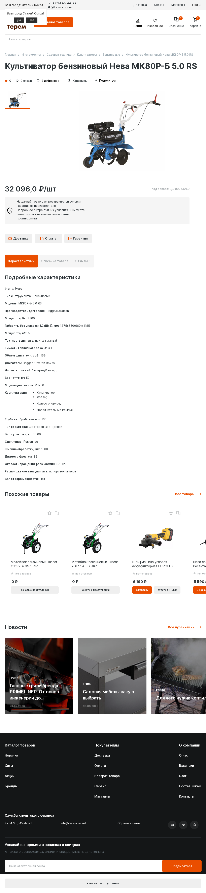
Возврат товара (107, 776)
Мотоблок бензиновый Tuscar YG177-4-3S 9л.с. (94, 564)
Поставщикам (190, 786)
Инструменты (31, 54)
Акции (9, 776)
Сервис (100, 786)
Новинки (11, 755)
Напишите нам (63, 7)
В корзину (142, 589)
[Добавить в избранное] (49, 513)
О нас (183, 755)
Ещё (195, 4)
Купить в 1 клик (167, 589)
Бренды (11, 786)
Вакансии (186, 766)
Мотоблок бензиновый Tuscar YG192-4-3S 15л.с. (34, 564)
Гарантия (80, 238)
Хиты (9, 766)
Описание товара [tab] (54, 261)
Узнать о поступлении (103, 883)
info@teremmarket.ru (75, 823)
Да (19, 20)
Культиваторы (87, 54)
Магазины (178, 4)
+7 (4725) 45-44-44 (61, 3)
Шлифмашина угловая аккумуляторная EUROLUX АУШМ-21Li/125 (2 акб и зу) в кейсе (154, 564)
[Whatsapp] (194, 825)
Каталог (56, 22)
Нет (31, 20)
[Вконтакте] (172, 825)
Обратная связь (128, 823)
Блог (182, 776)
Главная (10, 54)
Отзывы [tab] (83, 261)
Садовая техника (59, 54)
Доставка (140, 4)
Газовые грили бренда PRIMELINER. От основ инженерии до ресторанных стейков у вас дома (35, 698)
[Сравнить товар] (57, 513)
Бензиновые (111, 54)
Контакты (186, 796)
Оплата (159, 4)
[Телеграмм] (183, 825)
